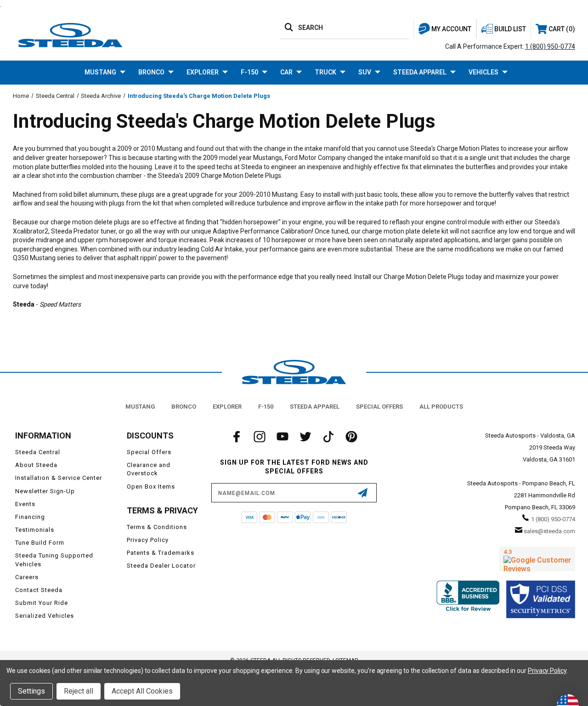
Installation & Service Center (58, 477)
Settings (31, 691)
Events (25, 504)
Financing (30, 516)
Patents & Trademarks (160, 552)
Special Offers (379, 406)
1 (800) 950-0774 (550, 46)
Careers (27, 577)
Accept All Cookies (142, 691)
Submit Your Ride (41, 602)
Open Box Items (151, 486)
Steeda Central (37, 452)
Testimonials (34, 529)
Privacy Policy (148, 539)
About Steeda (36, 464)
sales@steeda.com (549, 531)
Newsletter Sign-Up (45, 491)
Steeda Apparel (420, 72)
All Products (441, 406)
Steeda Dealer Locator (161, 565)
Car (286, 72)
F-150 (249, 72)
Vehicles (483, 72)
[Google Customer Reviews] (537, 559)
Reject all (78, 691)
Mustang (100, 72)
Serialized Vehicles (44, 615)
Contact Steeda (38, 589)
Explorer (203, 72)
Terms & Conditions (157, 527)
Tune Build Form (39, 542)
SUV (364, 72)
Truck (325, 72)
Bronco (151, 72)
